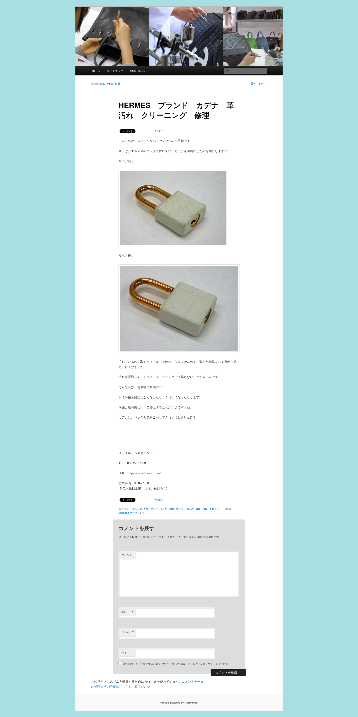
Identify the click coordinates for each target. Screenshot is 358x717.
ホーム (96, 71)
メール (127, 632)
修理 (198, 509)
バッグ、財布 (167, 509)
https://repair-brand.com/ (144, 473)
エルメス (137, 509)
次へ (263, 83)
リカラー (181, 509)
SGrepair (124, 513)
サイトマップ (115, 71)
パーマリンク (137, 513)
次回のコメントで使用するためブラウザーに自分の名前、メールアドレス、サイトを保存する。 (176, 663)
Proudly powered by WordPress (179, 702)
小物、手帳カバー (212, 509)
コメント (126, 555)
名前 (127, 611)
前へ (252, 83)
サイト (125, 653)
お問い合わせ (137, 71)
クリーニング (150, 509)
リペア (190, 509)
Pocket (158, 131)
